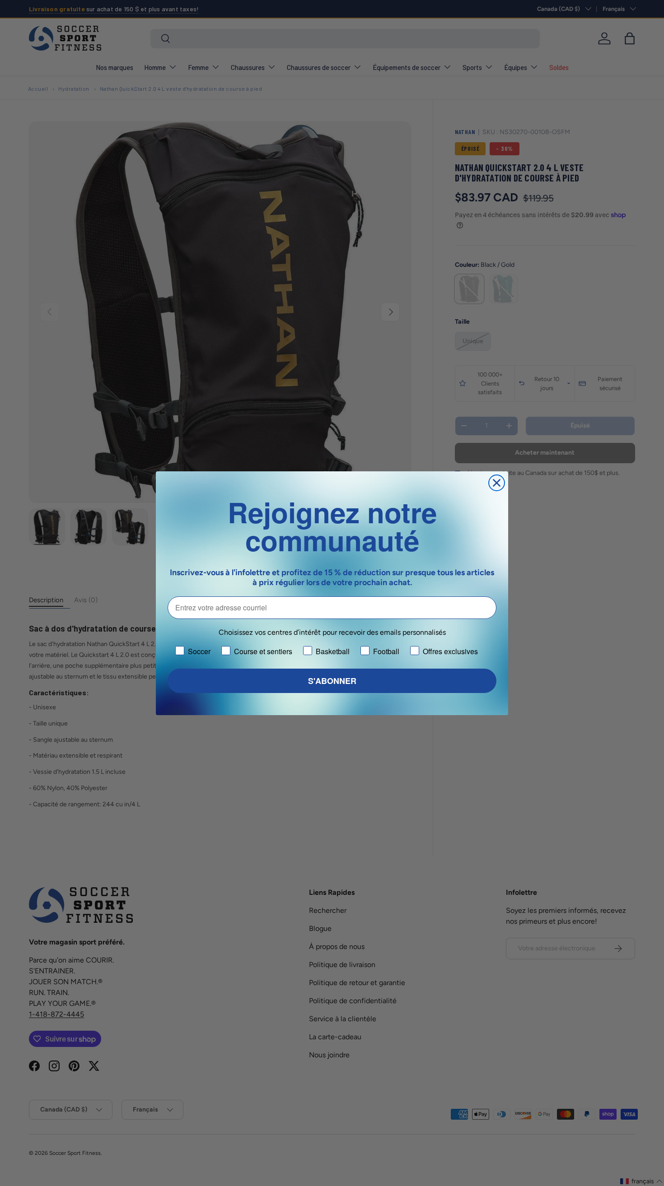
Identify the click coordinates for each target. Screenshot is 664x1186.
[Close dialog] (497, 483)
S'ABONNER (332, 681)
